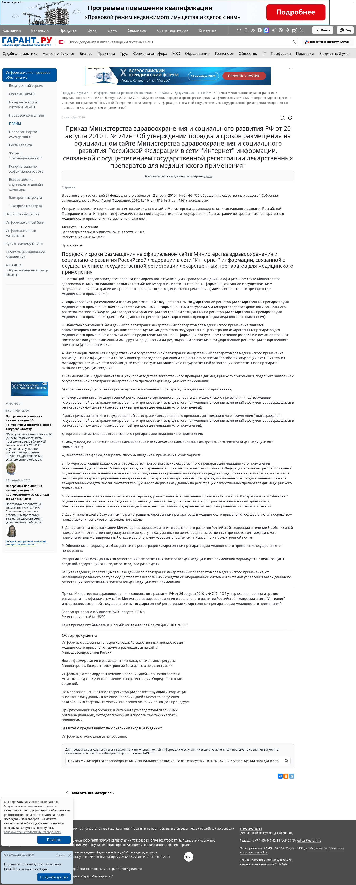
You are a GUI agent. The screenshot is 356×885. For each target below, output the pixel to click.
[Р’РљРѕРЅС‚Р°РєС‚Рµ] (280, 776)
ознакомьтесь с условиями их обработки (32, 832)
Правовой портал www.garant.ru (23, 134)
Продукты (68, 30)
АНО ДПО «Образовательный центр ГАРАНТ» (27, 270)
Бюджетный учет (334, 53)
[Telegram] (291, 776)
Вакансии (40, 30)
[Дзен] (260, 30)
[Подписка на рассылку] (239, 30)
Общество (248, 53)
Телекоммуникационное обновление (25, 254)
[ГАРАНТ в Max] (266, 30)
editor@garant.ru (309, 840)
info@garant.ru (131, 869)
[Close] (70, 855)
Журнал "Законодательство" (25, 155)
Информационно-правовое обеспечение (28, 75)
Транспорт (224, 53)
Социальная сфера (150, 53)
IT (264, 53)
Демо (112, 30)
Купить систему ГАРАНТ (25, 244)
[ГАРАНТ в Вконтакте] (253, 30)
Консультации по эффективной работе (26, 169)
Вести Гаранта (20, 145)
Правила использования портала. (167, 845)
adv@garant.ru (316, 848)
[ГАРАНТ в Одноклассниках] (287, 30)
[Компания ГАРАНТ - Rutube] (294, 30)
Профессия (281, 53)
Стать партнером (173, 30)
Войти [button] (326, 30)
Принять (54, 839)
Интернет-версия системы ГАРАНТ (23, 104)
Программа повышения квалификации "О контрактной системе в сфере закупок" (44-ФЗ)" (28, 422)
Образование (197, 53)
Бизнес (86, 53)
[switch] (61, 42)
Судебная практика (19, 53)
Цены (92, 30)
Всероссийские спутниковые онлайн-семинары (26, 184)
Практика (106, 53)
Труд (124, 53)
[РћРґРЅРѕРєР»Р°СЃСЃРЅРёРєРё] (285, 776)
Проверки (305, 53)
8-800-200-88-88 (251, 828)
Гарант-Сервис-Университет (91, 876)
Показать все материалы (93, 792)
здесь (208, 176)
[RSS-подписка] (301, 30)
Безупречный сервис (26, 85)
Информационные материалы (21, 233)
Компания (11, 30)
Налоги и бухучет (59, 53)
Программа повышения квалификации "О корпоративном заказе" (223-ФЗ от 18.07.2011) (28, 492)
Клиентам (208, 30)
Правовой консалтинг (26, 115)
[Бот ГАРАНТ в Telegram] (280, 30)
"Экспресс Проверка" (26, 206)
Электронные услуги (25, 197)
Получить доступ (54, 877)
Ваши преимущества (23, 214)
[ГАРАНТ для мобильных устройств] (246, 30)
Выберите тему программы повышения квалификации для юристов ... (26, 543)
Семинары (137, 30)
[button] (328, 42)
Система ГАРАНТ (22, 94)
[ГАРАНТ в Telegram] (273, 30)
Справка (68, 187)
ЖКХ (176, 53)
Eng (348, 30)
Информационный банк (25, 222)
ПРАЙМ (15, 123)
